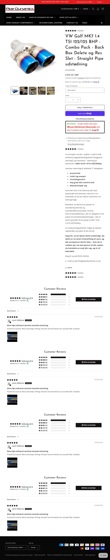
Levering (81, 78)
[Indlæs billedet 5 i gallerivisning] (51, 91)
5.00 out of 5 (27, 298)
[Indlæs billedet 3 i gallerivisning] (33, 91)
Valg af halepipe (71, 86)
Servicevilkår (78, 555)
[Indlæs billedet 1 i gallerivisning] (15, 91)
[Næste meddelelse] (74, 2)
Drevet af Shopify (27, 555)
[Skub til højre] (57, 90)
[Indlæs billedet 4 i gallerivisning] (42, 91)
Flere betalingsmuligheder (85, 119)
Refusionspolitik (40, 555)
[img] (12, 317)
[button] (93, 9)
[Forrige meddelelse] (36, 2)
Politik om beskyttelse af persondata (59, 555)
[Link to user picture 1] (12, 337)
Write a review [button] (88, 299)
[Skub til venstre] (7, 90)
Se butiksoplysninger (76, 144)
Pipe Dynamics (16, 555)
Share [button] (69, 268)
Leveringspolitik (90, 555)
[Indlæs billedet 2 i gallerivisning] (24, 91)
